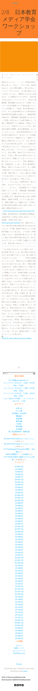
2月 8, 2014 (16, 75)
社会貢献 (19, 429)
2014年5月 (19, 513)
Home (19, 680)
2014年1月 (19, 524)
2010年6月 (19, 636)
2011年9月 (19, 597)
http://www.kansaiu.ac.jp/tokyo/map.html (18, 211)
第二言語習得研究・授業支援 (19, 431)
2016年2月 (19, 474)
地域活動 (19, 418)
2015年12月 (19, 479)
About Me (22, 677)
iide (23, 680)
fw (16, 680)
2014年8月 (19, 506)
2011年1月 (19, 617)
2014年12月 (19, 495)
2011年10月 (19, 594)
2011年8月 (19, 599)
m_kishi (6, 75)
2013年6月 (19, 542)
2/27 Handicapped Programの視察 (16, 449)
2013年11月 (19, 529)
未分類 (19, 424)
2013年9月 (19, 534)
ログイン (19, 645)
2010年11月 (19, 623)
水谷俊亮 (25, 454)
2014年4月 (19, 516)
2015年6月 (19, 487)
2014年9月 (19, 503)
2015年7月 (19, 485)
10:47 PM (28, 75)
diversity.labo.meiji (8, 680)
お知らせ (19, 408)
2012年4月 (19, 578)
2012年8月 (19, 568)
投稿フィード (19, 648)
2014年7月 (19, 508)
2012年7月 (19, 571)
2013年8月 (19, 537)
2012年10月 (19, 563)
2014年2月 (19, 521)
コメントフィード (19, 651)
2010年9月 (19, 628)
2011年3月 (19, 612)
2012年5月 (19, 576)
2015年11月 (19, 482)
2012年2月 (19, 584)
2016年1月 (19, 477)
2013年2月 (19, 552)
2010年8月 (19, 630)
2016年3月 (19, 472)
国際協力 (19, 416)
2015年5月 (19, 490)
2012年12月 (19, 558)
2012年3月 (19, 581)
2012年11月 (19, 560)
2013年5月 (19, 545)
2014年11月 (19, 498)
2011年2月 (19, 615)
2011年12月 (19, 589)
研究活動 (19, 426)
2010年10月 (19, 625)
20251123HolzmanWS (10, 677)
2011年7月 (19, 602)
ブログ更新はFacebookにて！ (19, 380)
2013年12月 (19, 526)
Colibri (25, 671)
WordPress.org (19, 653)
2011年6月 (19, 604)
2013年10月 (19, 532)
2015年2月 (19, 492)
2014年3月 (19, 519)
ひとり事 (19, 411)
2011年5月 (19, 607)
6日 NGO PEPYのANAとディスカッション (19, 439)
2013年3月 (19, 550)
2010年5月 (19, 638)
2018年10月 (19, 466)
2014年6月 (19, 511)
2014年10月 (19, 500)
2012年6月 (19, 573)
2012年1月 (19, 586)
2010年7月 (19, 633)
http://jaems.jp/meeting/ (11, 223)
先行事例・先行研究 (19, 413)
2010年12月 (19, 620)
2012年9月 (19, 565)
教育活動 (19, 421)
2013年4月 (19, 547)
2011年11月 (19, 591)
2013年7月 (19, 539)
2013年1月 (19, 555)
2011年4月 (19, 610)
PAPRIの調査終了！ (13, 454)
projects (27, 680)
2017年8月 (19, 469)
